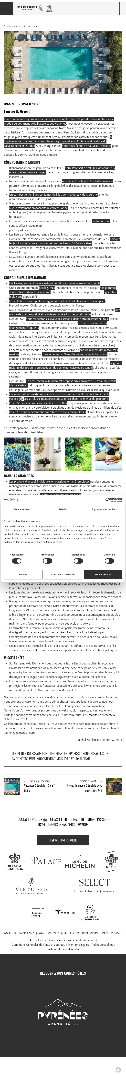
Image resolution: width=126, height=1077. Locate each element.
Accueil (11, 26)
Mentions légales (78, 945)
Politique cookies (102, 945)
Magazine (9, 104)
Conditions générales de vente (76, 940)
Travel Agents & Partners (56, 824)
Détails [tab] (63, 509)
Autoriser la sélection (63, 574)
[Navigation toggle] (122, 8)
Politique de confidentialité (63, 949)
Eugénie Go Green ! (17, 111)
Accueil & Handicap (42, 940)
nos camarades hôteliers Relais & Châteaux (47, 715)
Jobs (90, 819)
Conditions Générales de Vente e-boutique (38, 945)
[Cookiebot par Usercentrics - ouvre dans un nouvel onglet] (108, 499)
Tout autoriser (103, 574)
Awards (82, 824)
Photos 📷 (39, 819)
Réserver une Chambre (63, 840)
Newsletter (58, 819)
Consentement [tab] (21, 509)
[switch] (47, 561)
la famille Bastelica (69, 292)
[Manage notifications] (118, 1069)
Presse (102, 819)
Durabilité (77, 819)
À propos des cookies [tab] (104, 509)
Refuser (23, 574)
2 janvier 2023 (28, 104)
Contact (23, 819)
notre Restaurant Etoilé (94, 319)
